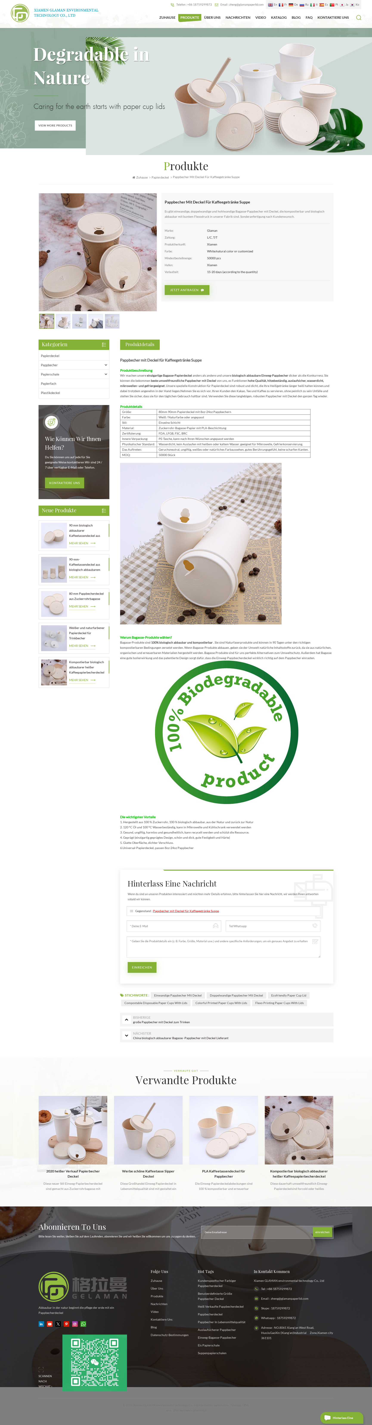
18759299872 (280, 1308)
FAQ (309, 17)
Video (260, 17)
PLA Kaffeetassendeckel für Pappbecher (148, 1173)
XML (246, 1405)
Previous (29, 1136)
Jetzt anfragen (184, 290)
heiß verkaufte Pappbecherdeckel (221, 1306)
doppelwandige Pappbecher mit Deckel (236, 995)
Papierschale (50, 374)
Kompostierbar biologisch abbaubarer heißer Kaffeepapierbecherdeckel (86, 667)
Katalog (279, 17)
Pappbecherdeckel (210, 1314)
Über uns (212, 17)
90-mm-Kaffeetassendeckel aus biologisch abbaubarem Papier (84, 564)
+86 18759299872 (279, 1289)
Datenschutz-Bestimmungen (170, 1335)
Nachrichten (238, 17)
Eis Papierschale (209, 1345)
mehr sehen (78, 543)
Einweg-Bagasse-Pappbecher (217, 1337)
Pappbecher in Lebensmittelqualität (221, 1322)
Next (342, 1136)
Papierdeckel (50, 356)
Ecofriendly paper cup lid (288, 995)
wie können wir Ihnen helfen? (73, 444)
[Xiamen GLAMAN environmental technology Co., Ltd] (55, 13)
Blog (296, 17)
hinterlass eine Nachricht (343, 1420)
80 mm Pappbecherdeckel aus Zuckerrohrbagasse (86, 596)
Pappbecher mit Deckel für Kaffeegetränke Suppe (186, 911)
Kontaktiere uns (64, 483)
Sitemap (236, 1405)
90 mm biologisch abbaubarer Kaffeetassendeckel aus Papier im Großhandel (84, 530)
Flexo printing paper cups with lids (279, 1003)
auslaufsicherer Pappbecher (217, 1330)
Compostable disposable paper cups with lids (155, 1003)
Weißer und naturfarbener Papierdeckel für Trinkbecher (87, 633)
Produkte (189, 17)
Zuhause (167, 17)
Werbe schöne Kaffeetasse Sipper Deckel (73, 1173)
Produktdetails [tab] (140, 345)
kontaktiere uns (333, 17)
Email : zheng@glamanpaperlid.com (242, 4)
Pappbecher (49, 365)
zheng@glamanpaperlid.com (289, 1298)
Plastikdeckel (50, 393)
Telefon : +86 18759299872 (194, 4)
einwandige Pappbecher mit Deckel (178, 995)
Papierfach (48, 383)
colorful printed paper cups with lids (221, 1003)
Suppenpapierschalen (212, 1353)
